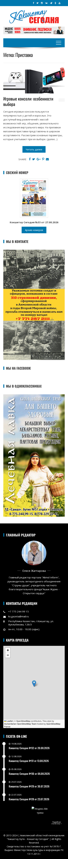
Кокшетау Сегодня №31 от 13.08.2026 (29, 761)
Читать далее (34, 149)
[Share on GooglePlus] (38, 159)
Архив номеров (34, 230)
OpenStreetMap (23, 721)
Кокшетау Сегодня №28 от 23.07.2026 (29, 799)
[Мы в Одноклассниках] (55, 2)
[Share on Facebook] (29, 159)
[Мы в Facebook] (33, 2)
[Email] (47, 159)
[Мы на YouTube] (59, 2)
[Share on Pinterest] (43, 159)
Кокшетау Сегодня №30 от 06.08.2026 (29, 774)
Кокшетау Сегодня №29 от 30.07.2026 (29, 786)
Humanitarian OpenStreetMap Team (20, 723)
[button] (34, 683)
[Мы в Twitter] (37, 2)
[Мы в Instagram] (42, 2)
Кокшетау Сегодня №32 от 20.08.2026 (29, 748)
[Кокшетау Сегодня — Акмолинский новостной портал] (34, 16)
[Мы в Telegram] (51, 2)
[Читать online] (34, 197)
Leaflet (9, 721)
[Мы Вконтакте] (46, 2)
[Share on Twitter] (33, 159)
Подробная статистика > (56, 822)
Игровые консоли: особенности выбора (28, 101)
